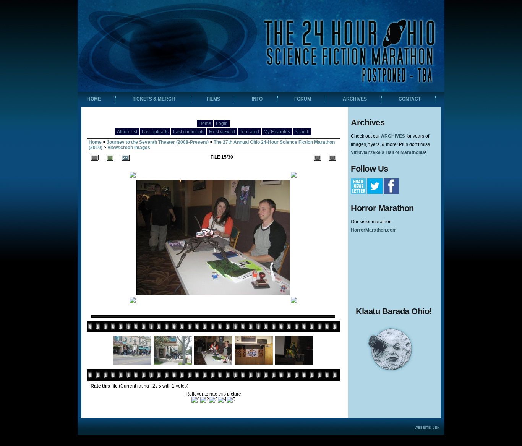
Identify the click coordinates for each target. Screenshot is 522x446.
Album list (127, 132)
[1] (195, 400)
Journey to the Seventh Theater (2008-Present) (158, 142)
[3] (213, 400)
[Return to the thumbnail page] (94, 157)
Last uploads (155, 132)
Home (205, 123)
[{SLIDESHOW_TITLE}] (125, 157)
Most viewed (222, 132)
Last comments (188, 132)
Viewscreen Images (128, 147)
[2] (204, 400)
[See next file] (332, 157)
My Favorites (277, 132)
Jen (436, 428)
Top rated (249, 132)
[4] (222, 400)
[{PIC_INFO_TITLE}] (110, 157)
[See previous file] (317, 157)
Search (302, 132)
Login (222, 123)
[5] (231, 400)
